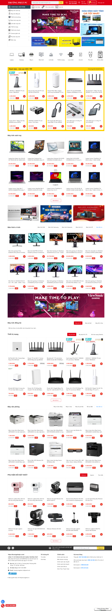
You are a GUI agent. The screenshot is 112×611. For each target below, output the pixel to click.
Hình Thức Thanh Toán (63, 569)
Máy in (31, 60)
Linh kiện (51, 60)
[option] (55, 21)
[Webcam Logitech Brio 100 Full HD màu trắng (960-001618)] (36, 487)
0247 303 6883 (73, 3)
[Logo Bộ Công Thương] (12, 573)
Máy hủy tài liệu (79, 406)
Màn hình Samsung (53, 227)
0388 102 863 (91, 560)
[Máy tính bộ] (44, 42)
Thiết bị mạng (61, 60)
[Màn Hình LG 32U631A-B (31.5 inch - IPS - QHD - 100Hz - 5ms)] (17, 270)
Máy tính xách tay (14, 135)
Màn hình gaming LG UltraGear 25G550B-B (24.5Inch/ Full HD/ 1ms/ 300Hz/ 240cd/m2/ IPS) (55, 282)
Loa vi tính (70, 60)
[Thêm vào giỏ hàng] (24, 96)
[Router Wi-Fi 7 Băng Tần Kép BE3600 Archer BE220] (17, 109)
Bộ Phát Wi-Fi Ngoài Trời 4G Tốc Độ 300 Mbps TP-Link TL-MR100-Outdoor (94, 389)
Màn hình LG (79, 227)
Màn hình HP (89, 227)
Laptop (12, 60)
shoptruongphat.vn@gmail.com (22, 570)
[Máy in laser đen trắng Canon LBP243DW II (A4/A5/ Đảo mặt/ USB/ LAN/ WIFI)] (94, 419)
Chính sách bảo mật (62, 557)
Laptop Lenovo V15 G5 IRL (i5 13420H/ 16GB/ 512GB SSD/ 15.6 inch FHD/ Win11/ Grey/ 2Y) (75, 190)
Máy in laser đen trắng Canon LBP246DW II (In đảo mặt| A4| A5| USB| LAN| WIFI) (36, 432)
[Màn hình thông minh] (23, 213)
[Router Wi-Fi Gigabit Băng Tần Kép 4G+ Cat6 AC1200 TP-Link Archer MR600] (56, 377)
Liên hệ (61, 7)
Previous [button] (34, 21)
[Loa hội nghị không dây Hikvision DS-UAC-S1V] (94, 487)
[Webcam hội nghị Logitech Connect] (17, 517)
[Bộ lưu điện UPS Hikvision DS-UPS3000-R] (36, 449)
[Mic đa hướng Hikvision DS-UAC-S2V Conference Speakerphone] (75, 487)
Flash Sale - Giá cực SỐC (19, 69)
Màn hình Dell (41, 227)
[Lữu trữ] (80, 54)
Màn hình (41, 60)
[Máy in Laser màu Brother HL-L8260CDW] (75, 419)
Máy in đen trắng (58, 406)
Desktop (21, 60)
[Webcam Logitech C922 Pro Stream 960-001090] (94, 517)
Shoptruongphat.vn (24, 577)
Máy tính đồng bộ (14, 323)
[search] (61, 2)
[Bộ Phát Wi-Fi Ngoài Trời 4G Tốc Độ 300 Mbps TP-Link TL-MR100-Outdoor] (94, 377)
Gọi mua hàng (73, 1)
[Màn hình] (41, 54)
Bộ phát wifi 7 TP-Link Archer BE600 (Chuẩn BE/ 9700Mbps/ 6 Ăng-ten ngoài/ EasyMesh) (55, 359)
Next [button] (77, 21)
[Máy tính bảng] (92, 29)
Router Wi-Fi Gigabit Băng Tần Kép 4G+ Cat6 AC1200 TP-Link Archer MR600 (55, 389)
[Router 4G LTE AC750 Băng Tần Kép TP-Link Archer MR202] (75, 377)
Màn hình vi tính (14, 227)
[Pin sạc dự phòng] (93, 42)
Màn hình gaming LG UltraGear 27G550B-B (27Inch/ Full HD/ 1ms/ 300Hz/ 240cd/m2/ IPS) (36, 282)
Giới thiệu (37, 7)
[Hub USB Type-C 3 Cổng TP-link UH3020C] (94, 109)
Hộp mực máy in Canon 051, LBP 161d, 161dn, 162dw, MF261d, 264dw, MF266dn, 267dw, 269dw (75, 462)
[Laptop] (11, 54)
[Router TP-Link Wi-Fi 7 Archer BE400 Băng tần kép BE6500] (36, 347)
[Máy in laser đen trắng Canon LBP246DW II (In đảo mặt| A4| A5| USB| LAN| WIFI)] (36, 419)
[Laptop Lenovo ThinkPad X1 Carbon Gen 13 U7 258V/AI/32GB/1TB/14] (56, 177)
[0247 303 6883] (3, 605)
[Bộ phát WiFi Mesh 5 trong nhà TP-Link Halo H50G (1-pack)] (17, 377)
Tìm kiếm (43, 557)
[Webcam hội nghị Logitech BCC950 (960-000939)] (75, 517)
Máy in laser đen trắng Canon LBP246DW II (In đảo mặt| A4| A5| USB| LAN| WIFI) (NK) (17, 432)
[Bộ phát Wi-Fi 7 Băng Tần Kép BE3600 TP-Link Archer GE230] (94, 79)
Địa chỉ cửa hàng (83, 2)
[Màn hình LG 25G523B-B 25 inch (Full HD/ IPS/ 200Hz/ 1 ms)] (75, 270)
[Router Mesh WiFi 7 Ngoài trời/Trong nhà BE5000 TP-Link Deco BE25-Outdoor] (56, 79)
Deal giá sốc (101, 2)
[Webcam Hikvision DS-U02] (56, 517)
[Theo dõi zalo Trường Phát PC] (13, 548)
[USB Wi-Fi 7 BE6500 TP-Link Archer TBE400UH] (17, 79)
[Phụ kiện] (90, 54)
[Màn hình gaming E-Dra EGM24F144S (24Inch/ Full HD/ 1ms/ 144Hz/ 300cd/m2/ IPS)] (17, 240)
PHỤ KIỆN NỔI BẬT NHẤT (17, 475)
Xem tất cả (56, 200)
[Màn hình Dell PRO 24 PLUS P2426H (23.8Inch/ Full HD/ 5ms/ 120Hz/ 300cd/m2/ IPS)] (36, 240)
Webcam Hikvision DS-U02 (54, 528)
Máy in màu (69, 406)
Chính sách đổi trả (62, 566)
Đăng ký (100, 548)
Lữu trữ (81, 60)
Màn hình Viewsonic (67, 227)
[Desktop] (21, 54)
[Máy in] (31, 54)
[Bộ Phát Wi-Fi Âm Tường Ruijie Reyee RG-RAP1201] (17, 347)
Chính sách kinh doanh (63, 564)
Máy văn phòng (14, 407)
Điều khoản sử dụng (62, 559)
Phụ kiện (90, 60)
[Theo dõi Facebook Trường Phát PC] (9, 548)
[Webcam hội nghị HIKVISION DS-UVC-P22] (36, 517)
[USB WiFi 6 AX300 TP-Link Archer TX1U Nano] (36, 109)
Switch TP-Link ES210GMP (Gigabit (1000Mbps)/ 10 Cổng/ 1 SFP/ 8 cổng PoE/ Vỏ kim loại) (75, 92)
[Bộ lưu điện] (100, 54)
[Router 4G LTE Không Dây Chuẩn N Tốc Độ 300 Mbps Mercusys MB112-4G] (36, 377)
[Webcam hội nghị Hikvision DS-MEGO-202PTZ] (56, 487)
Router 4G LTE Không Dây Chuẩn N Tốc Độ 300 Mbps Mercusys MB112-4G (35, 389)
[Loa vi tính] (70, 54)
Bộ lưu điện (100, 60)
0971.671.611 (84, 568)
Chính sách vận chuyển (63, 561)
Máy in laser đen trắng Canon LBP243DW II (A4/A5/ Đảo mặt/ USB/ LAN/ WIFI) (94, 432)
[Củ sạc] (92, 15)
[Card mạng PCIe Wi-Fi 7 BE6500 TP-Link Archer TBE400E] (75, 347)
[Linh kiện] (51, 54)
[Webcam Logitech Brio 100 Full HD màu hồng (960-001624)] (17, 487)
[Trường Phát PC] (18, 2)
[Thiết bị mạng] (61, 54)
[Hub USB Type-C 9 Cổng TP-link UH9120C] (75, 109)
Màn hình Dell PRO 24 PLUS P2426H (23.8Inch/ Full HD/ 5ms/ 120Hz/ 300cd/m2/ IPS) (36, 252)
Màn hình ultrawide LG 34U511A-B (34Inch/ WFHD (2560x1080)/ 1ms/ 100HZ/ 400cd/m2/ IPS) (94, 252)
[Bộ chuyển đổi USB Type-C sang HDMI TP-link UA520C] (56, 109)
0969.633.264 (84, 564)
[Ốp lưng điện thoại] (70, 42)
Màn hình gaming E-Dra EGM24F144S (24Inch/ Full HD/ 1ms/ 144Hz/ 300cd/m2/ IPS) (16, 252)
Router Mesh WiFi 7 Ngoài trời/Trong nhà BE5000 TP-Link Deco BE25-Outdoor (56, 92)
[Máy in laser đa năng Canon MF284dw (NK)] (56, 449)
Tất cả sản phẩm (49, 7)
